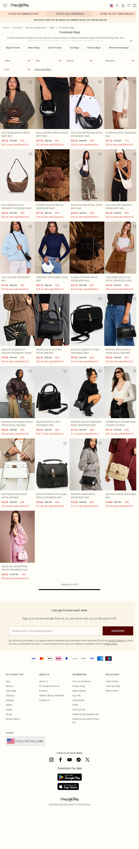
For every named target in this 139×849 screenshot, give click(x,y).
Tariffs (75, 705)
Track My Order (113, 686)
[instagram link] (51, 760)
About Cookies (79, 690)
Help (8, 681)
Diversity (43, 690)
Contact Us (44, 700)
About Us (43, 681)
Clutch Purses (55, 47)
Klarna (9, 709)
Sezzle (9, 714)
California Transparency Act (85, 714)
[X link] (87, 760)
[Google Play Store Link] (69, 777)
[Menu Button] (5, 5)
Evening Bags (94, 47)
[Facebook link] (60, 760)
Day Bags (74, 47)
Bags (52, 27)
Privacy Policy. (111, 643)
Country (10, 733)
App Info (76, 695)
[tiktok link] (78, 760)
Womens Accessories (35, 27)
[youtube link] (69, 760)
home (6, 27)
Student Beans (13, 719)
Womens (17, 27)
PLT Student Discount (49, 686)
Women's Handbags (119, 47)
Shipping (10, 695)
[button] (111, 6)
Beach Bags (34, 47)
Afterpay (10, 700)
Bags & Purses (13, 47)
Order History (112, 681)
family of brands (116, 640)
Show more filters (43, 69)
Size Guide (11, 690)
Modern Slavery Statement (51, 695)
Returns (9, 686)
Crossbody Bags (66, 27)
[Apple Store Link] (69, 786)
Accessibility (78, 700)
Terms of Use (78, 709)
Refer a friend (112, 690)
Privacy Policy (78, 686)
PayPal (9, 705)
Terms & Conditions (81, 681)
